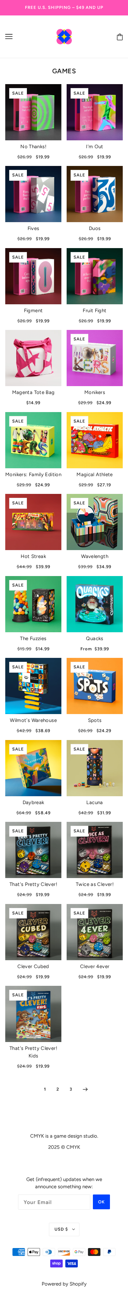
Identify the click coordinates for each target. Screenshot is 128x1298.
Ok (101, 1201)
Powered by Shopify (64, 1284)
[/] (64, 36)
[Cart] (118, 36)
